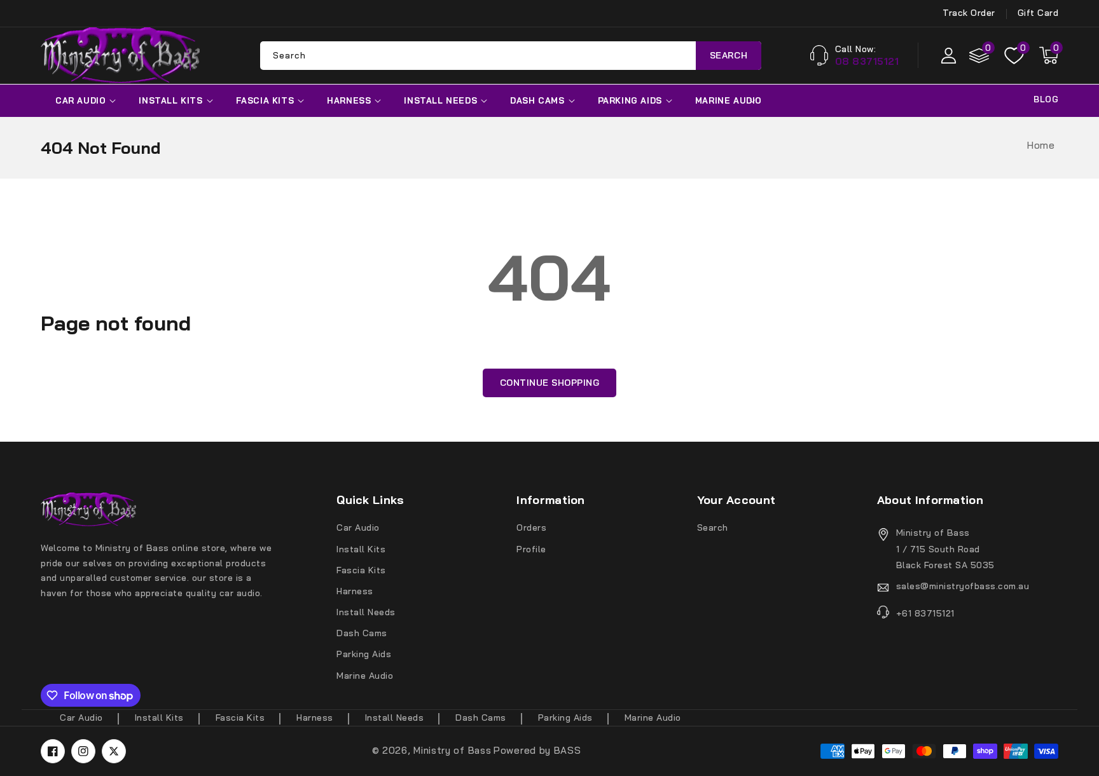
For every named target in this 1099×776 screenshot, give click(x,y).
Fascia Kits (265, 100)
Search (729, 55)
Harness (349, 100)
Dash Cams (537, 100)
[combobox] (510, 55)
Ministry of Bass (452, 750)
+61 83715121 (925, 613)
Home (1040, 145)
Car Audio (80, 100)
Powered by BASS (537, 750)
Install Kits (170, 100)
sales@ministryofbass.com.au (963, 586)
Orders (531, 527)
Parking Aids (630, 100)
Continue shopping (550, 382)
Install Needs (440, 100)
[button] (1048, 55)
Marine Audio (728, 100)
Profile (531, 549)
